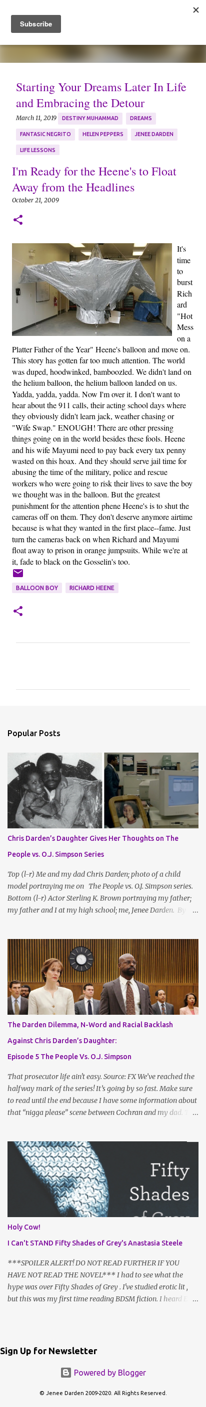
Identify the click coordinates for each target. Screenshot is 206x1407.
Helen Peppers (103, 134)
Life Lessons (38, 150)
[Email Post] (18, 577)
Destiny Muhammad (90, 118)
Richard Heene (92, 588)
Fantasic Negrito (45, 134)
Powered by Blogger (109, 1372)
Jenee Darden (154, 134)
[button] (18, 220)
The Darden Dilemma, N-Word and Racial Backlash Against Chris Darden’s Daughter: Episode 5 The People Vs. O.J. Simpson (90, 1041)
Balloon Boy (37, 588)
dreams (141, 118)
